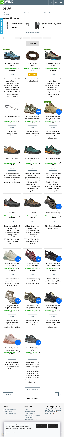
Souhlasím (53, 426)
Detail (12, 74)
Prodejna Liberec (30, 411)
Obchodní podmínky (31, 419)
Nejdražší (26, 38)
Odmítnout (41, 426)
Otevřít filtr (33, 43)
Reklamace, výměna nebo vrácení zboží (32, 416)
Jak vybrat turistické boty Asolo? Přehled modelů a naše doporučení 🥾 (53, 410)
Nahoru (8, 394)
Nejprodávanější (36, 38)
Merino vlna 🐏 (49, 413)
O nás (26, 409)
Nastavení (11, 433)
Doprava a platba (30, 413)
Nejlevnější (18, 38)
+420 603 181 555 (10, 411)
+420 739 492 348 (10, 413)
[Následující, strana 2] (57, 394)
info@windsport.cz (10, 409)
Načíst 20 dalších (32, 389)
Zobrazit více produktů (32, 32)
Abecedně (47, 38)
